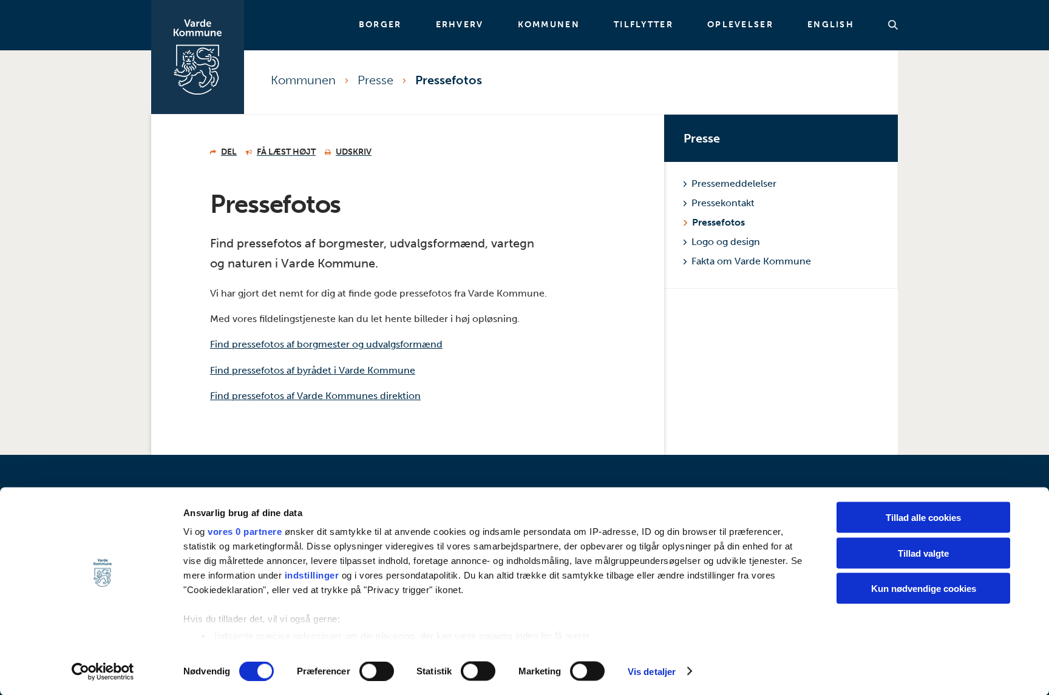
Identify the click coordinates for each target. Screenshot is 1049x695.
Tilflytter (643, 25)
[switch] (376, 670)
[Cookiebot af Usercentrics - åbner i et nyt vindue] (103, 671)
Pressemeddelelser (733, 183)
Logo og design (725, 241)
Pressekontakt (723, 203)
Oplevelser (740, 25)
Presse (375, 80)
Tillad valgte (923, 553)
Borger (380, 25)
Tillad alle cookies (923, 517)
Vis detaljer (652, 671)
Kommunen (549, 25)
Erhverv (460, 25)
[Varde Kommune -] (197, 57)
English (830, 25)
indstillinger (312, 575)
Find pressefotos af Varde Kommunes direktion (315, 395)
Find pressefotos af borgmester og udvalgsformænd (326, 344)
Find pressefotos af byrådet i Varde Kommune (312, 370)
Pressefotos (448, 80)
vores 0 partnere (245, 531)
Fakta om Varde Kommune (751, 261)
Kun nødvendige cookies (923, 588)
